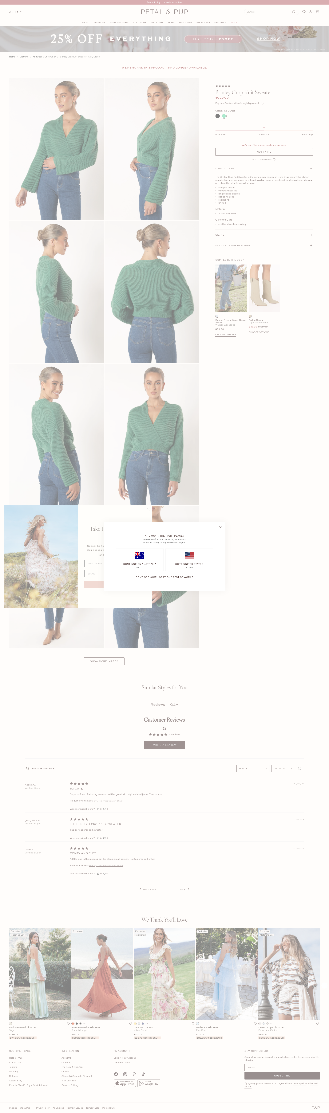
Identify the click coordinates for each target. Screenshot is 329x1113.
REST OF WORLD (182, 576)
